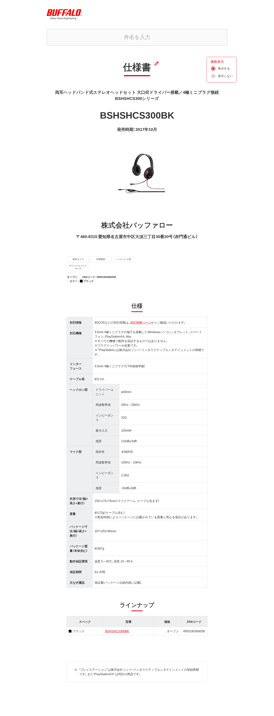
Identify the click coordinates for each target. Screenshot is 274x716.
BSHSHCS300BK (117, 631)
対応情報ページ (140, 322)
